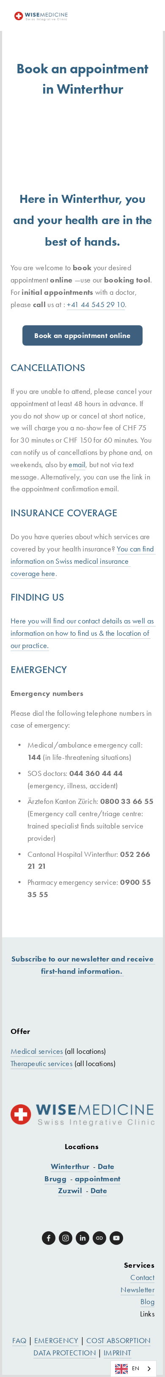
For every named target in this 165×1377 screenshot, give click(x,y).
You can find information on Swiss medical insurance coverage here (83, 561)
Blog (147, 1301)
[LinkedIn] (82, 1238)
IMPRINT (118, 1353)
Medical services (37, 1051)
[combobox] (133, 1368)
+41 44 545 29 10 (96, 304)
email (77, 464)
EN (135, 1368)
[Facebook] (48, 1238)
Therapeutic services (41, 1063)
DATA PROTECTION (64, 1353)
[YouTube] (116, 1238)
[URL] (99, 1238)
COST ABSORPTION (118, 1340)
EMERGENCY (56, 1340)
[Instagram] (65, 1238)
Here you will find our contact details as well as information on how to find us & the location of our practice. (83, 633)
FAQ (19, 1340)
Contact (142, 1277)
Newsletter (137, 1289)
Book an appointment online (82, 335)
